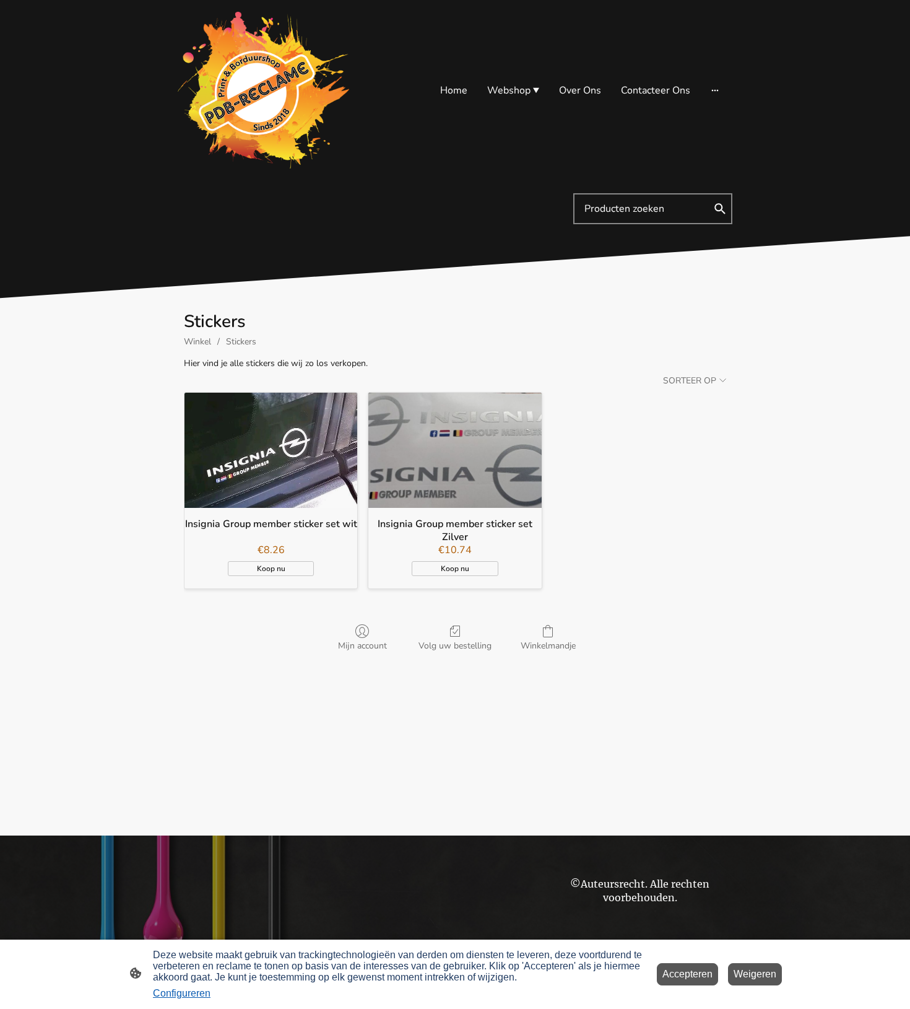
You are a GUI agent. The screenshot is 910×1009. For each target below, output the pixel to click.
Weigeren (755, 974)
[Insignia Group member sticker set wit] (270, 450)
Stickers (241, 341)
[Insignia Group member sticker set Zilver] (454, 450)
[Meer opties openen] (715, 90)
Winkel (197, 341)
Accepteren (687, 974)
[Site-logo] (263, 90)
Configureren (181, 993)
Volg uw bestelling (455, 646)
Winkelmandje (548, 646)
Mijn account (362, 646)
